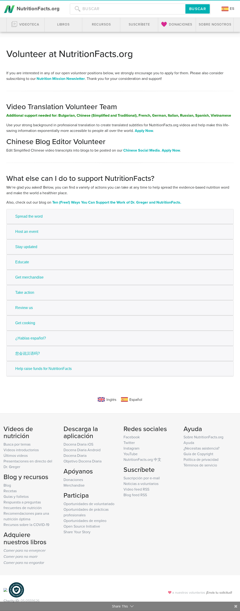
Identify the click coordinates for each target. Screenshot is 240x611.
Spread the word (29, 216)
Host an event (26, 232)
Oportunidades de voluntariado (89, 503)
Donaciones (73, 479)
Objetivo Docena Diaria (82, 461)
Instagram (131, 448)
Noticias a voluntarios (141, 483)
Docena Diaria (75, 455)
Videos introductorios (21, 449)
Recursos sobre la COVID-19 (26, 524)
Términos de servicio (200, 465)
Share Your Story (77, 531)
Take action (24, 292)
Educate (22, 262)
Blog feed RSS (135, 494)
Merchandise (74, 485)
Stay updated (26, 247)
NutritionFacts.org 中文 (142, 459)
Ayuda (189, 442)
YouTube (131, 453)
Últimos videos (16, 455)
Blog (7, 485)
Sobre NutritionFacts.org (203, 437)
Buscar (197, 8)
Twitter (129, 442)
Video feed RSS (136, 489)
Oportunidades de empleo (85, 520)
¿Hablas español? (30, 338)
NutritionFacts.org (37, 8)
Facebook (132, 437)
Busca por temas (17, 444)
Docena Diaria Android (82, 449)
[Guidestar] (5, 589)
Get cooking (25, 323)
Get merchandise (29, 277)
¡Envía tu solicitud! (219, 592)
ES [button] (232, 8)
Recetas (10, 490)
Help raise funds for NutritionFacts (43, 369)
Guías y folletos (16, 496)
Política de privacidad (201, 459)
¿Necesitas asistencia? (201, 448)
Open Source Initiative (82, 526)
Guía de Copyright (198, 453)
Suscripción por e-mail (142, 478)
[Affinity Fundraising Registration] (16, 589)
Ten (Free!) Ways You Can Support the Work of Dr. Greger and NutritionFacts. (116, 202)
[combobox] (127, 9)
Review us (24, 308)
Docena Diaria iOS (78, 444)
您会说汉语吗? (27, 353)
